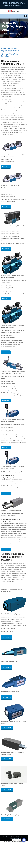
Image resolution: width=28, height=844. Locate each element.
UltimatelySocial (14, 843)
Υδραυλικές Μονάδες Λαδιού (16, 33)
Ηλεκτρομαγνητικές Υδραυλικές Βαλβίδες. (10, 49)
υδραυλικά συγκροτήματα (8, 484)
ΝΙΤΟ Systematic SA (16, 839)
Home (5, 33)
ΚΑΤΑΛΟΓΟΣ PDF (5, 166)
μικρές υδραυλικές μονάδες (8, 391)
